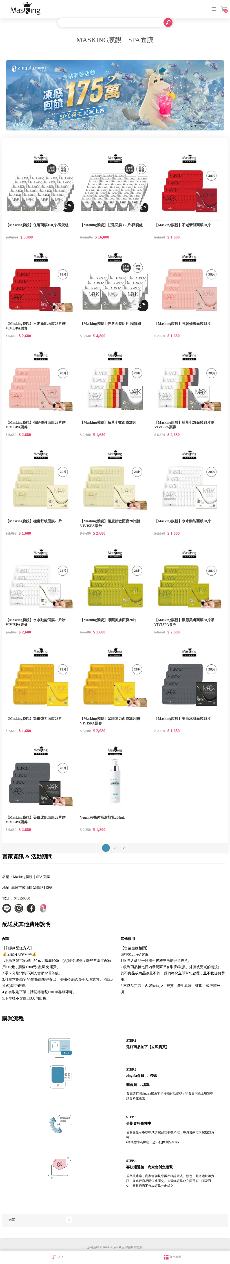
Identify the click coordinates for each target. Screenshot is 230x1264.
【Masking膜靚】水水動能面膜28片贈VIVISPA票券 (36, 622)
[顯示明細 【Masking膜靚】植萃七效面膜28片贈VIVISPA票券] (189, 383)
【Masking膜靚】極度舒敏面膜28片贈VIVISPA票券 (110, 523)
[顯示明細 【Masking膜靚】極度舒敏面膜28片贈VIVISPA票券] (115, 482)
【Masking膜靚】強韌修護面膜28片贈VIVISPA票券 (36, 425)
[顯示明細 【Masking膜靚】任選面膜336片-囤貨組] (115, 186)
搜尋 (168, 22)
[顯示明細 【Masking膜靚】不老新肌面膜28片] (189, 186)
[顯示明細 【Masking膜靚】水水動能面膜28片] (189, 482)
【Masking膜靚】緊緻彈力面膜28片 (34, 718)
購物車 (224, 9)
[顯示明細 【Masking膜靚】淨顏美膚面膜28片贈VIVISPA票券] (189, 581)
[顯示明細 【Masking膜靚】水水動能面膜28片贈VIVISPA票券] (41, 581)
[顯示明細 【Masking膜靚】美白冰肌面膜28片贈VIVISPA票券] (41, 778)
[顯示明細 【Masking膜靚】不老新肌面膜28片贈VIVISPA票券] (41, 284)
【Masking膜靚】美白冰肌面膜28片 (182, 718)
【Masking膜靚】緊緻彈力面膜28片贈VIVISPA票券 (110, 721)
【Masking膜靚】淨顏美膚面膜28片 (108, 620)
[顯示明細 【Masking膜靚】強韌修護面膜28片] (189, 284)
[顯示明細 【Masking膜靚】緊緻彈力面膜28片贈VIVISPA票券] (115, 679)
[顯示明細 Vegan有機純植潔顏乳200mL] (115, 778)
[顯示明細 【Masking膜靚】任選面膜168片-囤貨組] (41, 186)
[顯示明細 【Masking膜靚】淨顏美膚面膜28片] (115, 581)
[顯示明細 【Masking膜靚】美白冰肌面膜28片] (189, 679)
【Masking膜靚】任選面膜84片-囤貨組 (110, 323)
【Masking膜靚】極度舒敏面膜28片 (34, 521)
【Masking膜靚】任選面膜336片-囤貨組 (111, 225)
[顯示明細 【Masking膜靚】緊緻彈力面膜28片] (41, 679)
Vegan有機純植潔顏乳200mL (103, 817)
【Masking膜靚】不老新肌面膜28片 (182, 225)
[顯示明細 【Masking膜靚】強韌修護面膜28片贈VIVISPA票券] (41, 383)
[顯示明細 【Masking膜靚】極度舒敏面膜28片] (41, 482)
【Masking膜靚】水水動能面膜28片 (182, 521)
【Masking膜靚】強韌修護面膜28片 (182, 323)
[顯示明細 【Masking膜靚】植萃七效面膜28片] (115, 383)
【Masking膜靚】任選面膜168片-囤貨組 (37, 225)
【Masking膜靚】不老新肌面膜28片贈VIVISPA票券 (36, 326)
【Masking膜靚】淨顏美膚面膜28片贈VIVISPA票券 (184, 622)
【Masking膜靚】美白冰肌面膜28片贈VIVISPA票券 (36, 819)
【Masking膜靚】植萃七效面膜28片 (108, 422)
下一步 (124, 848)
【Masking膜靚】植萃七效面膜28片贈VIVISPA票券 (184, 425)
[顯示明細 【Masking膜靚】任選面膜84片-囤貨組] (115, 284)
